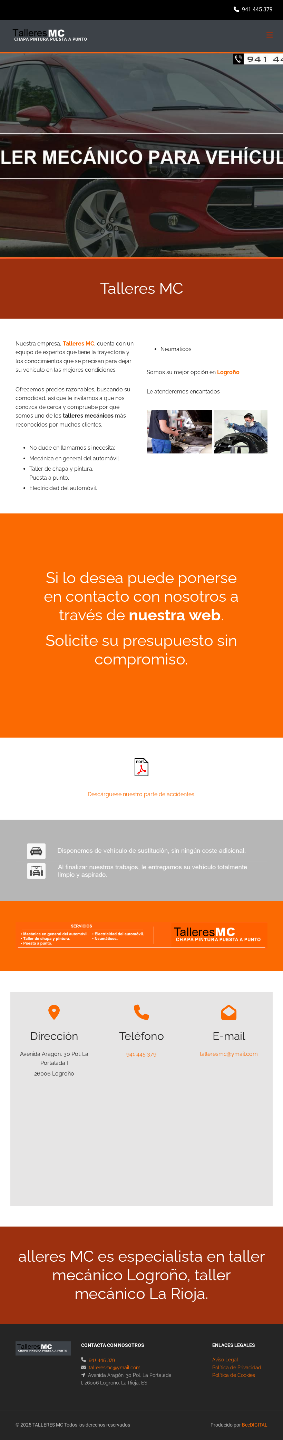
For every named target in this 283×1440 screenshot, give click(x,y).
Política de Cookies (233, 1375)
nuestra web (175, 615)
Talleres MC (78, 343)
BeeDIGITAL (254, 1425)
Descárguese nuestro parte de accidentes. (141, 794)
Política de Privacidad (236, 1367)
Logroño (228, 372)
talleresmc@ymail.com (229, 1054)
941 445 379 (257, 9)
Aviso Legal (225, 1359)
